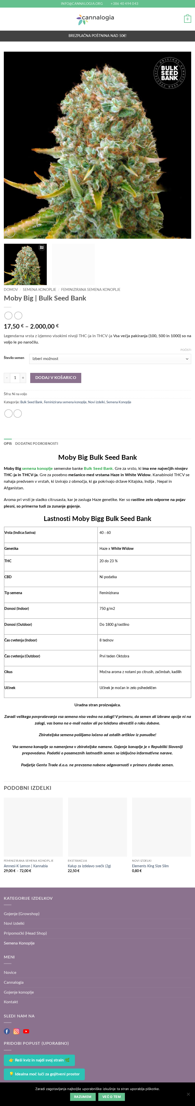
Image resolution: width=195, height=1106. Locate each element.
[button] (7, 19)
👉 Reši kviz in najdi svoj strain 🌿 (39, 1060)
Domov (11, 290)
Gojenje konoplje (19, 992)
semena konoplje (37, 469)
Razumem (83, 1097)
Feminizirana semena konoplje (90, 290)
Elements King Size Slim (150, 866)
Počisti (186, 350)
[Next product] (8, 315)
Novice (10, 973)
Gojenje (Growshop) (21, 914)
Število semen (14, 358)
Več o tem (111, 1097)
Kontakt (11, 1002)
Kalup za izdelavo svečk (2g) (89, 866)
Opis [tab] (8, 443)
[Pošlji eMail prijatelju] (17, 413)
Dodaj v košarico (55, 378)
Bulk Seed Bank (31, 402)
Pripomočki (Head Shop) (25, 933)
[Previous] (14, 145)
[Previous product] (18, 315)
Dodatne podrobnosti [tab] (36, 443)
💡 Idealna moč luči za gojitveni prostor (44, 1074)
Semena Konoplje (39, 290)
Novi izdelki (96, 402)
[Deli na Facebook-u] (8, 413)
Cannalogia (14, 982)
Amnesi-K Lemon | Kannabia (26, 866)
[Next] (181, 145)
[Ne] (188, 1096)
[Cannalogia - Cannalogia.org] (97, 19)
